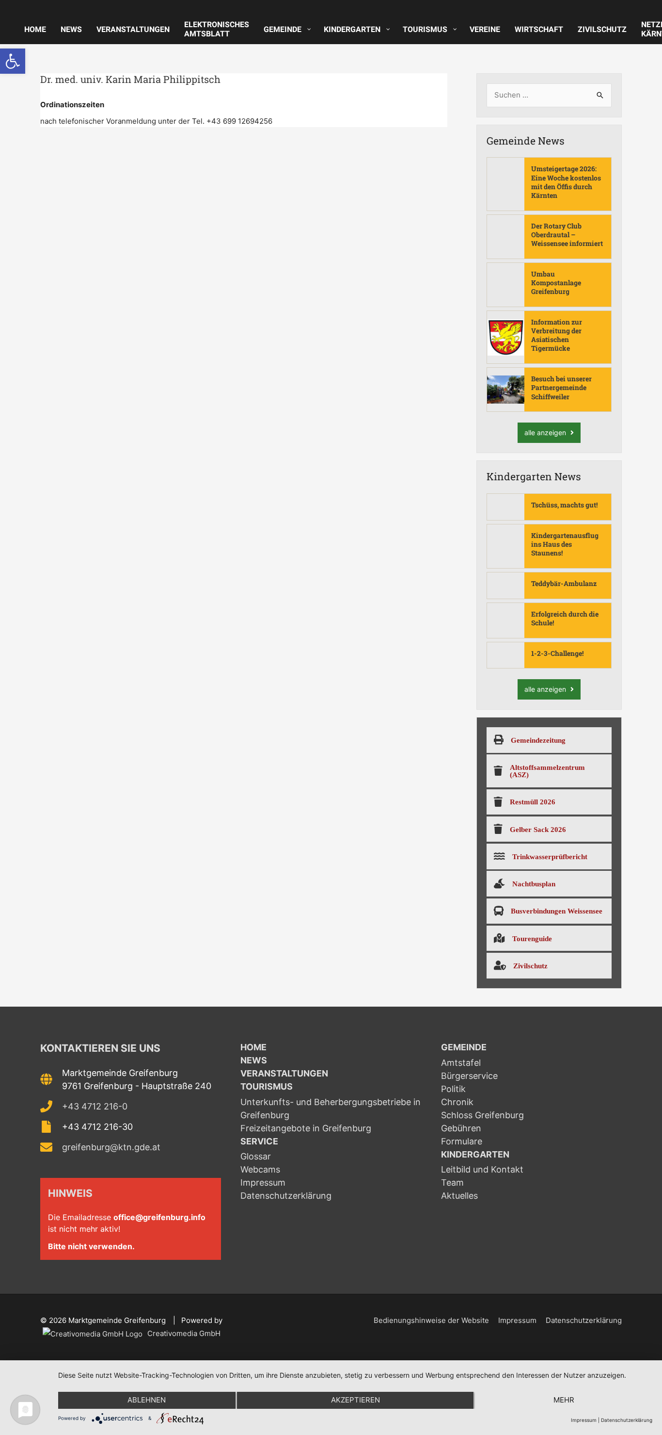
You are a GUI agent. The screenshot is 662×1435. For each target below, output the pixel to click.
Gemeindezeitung (538, 740)
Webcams (260, 1169)
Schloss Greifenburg (482, 1115)
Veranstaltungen (284, 1073)
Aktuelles (459, 1195)
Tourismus (266, 1086)
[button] (12, 61)
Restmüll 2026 (532, 801)
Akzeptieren (355, 1399)
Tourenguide (532, 938)
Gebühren (461, 1128)
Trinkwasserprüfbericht (549, 856)
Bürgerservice (469, 1076)
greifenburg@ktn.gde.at (111, 1147)
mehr (563, 1399)
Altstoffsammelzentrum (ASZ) (547, 771)
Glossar (255, 1156)
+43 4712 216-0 (94, 1106)
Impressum (262, 1182)
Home (253, 1047)
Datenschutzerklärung (285, 1195)
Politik (453, 1089)
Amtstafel (461, 1063)
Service (259, 1141)
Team (452, 1182)
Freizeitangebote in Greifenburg (305, 1128)
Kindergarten (475, 1154)
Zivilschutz (530, 965)
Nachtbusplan (533, 883)
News (253, 1060)
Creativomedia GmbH (183, 1333)
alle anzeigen (546, 432)
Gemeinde (464, 1047)
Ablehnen (146, 1399)
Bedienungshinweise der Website (431, 1320)
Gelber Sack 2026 (538, 829)
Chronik (457, 1102)
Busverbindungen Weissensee (556, 910)
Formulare (461, 1141)
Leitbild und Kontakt (482, 1169)
